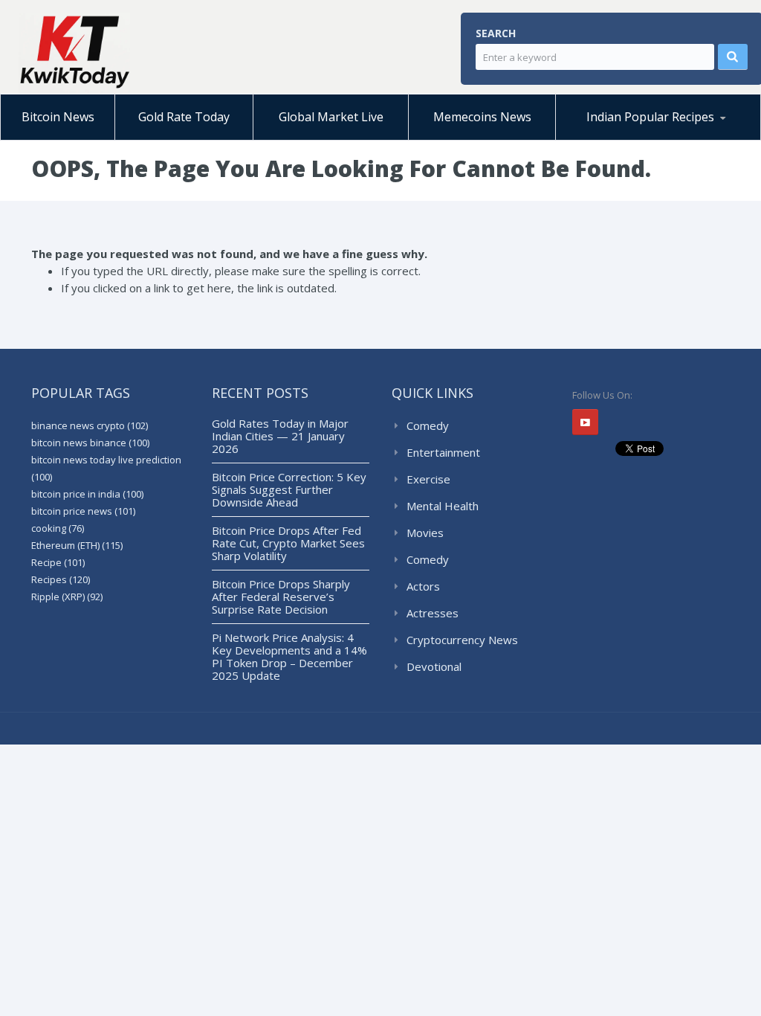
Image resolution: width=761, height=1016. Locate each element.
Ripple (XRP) (67, 596)
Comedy (428, 425)
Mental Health (443, 505)
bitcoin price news (83, 511)
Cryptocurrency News (462, 639)
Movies (425, 532)
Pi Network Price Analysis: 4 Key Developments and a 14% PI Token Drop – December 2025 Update (289, 656)
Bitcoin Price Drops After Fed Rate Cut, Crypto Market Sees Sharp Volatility (288, 543)
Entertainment (443, 452)
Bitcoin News (58, 117)
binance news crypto (89, 425)
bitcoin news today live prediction (106, 468)
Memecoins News (482, 117)
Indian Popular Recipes (650, 117)
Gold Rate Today (184, 117)
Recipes (60, 579)
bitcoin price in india (87, 494)
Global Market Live (331, 117)
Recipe (58, 562)
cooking (57, 528)
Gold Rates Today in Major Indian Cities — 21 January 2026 (280, 436)
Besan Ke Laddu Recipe (636, 137)
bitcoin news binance (90, 442)
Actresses (433, 612)
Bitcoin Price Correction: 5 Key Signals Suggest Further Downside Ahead (289, 489)
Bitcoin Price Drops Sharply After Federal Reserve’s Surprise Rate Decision (281, 596)
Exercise (428, 479)
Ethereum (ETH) (77, 545)
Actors (423, 586)
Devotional (434, 666)
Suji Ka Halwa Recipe (625, 139)
